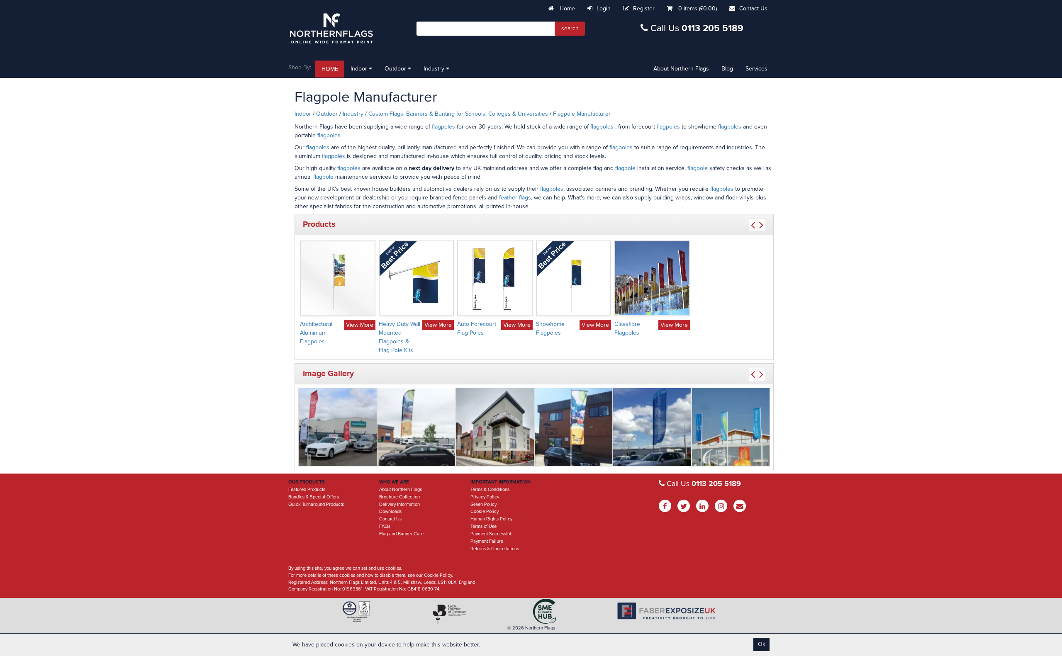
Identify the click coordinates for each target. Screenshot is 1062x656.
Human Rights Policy (491, 519)
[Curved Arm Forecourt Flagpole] (652, 427)
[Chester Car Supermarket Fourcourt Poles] (337, 427)
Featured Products (306, 489)
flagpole (625, 168)
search (570, 28)
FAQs (384, 526)
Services (756, 68)
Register (644, 8)
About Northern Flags (681, 68)
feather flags (515, 197)
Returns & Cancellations (494, 549)
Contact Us (753, 8)
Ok (761, 644)
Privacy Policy (484, 497)
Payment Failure (486, 541)
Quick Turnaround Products (316, 504)
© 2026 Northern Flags (531, 628)
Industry (435, 68)
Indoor (360, 68)
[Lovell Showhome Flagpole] (494, 427)
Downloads (390, 511)
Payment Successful (490, 534)
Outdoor (396, 68)
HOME (330, 69)
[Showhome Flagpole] (731, 427)
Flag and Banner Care (401, 534)
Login (604, 8)
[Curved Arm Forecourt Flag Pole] (416, 427)
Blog (727, 68)
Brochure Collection (399, 497)
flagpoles (444, 126)
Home (566, 8)
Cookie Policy (484, 511)
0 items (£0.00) (697, 8)
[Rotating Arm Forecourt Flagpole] (573, 427)
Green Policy (483, 504)
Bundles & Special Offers (313, 497)
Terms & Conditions (489, 489)
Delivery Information (399, 504)
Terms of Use (483, 526)
